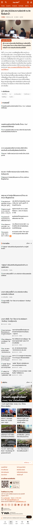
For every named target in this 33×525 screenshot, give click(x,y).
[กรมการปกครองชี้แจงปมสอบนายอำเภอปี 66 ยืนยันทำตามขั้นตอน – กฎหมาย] (6, 332)
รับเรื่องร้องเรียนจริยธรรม (22, 472)
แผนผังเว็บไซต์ (4, 467)
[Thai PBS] (16, 2)
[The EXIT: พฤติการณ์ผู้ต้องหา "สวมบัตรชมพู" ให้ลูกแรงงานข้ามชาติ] (8, 443)
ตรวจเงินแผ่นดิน (17, 94)
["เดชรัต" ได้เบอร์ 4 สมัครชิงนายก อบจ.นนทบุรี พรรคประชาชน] (6, 366)
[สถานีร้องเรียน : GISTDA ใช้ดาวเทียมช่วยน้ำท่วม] (24, 429)
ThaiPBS (11, 97)
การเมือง (3, 17)
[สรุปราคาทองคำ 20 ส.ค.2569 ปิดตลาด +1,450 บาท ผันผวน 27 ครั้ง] (6, 211)
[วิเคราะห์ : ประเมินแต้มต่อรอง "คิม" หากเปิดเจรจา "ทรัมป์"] (8, 413)
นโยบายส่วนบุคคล (5, 472)
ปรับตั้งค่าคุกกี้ (20, 474)
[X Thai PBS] (5, 505)
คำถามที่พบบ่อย (4, 469)
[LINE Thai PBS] (15, 505)
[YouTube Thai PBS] (18, 505)
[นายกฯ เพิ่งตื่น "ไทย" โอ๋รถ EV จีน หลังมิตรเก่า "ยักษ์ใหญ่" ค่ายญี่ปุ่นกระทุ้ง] (16, 308)
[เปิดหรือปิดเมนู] (28, 2)
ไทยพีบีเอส (4, 97)
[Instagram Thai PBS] (9, 505)
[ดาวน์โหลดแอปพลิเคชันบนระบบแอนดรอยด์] (14, 487)
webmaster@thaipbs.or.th (13, 499)
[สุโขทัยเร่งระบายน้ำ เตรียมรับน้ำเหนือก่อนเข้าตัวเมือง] (8, 429)
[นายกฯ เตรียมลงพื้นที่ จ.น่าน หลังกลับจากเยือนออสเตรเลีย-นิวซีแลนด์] (16, 281)
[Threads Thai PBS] (12, 505)
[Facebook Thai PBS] (2, 505)
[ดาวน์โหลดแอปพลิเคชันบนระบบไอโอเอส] (14, 482)
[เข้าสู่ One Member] (31, 2)
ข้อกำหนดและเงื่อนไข (21, 467)
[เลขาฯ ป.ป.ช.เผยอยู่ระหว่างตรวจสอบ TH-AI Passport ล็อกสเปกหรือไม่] (6, 358)
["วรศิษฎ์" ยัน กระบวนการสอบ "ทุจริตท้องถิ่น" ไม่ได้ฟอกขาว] (6, 373)
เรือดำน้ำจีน (4, 94)
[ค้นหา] (5, 2)
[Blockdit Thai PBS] (25, 505)
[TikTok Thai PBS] (22, 505)
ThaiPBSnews (26, 94)
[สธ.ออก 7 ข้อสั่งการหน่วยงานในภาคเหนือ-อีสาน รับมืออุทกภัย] (16, 161)
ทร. (10, 94)
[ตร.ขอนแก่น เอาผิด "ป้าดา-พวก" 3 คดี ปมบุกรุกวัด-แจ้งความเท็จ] (6, 234)
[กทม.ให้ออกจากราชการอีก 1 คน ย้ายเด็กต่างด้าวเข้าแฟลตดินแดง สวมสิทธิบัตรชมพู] (6, 226)
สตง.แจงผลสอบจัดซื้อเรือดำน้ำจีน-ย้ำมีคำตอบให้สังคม (15, 68)
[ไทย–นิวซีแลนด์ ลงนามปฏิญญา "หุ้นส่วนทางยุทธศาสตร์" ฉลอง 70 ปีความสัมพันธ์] (6, 341)
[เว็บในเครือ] (2, 2)
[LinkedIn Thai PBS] (28, 505)
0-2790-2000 (6, 498)
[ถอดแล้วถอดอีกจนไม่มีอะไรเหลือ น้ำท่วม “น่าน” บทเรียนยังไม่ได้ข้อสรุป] (16, 114)
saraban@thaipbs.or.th (20, 501)
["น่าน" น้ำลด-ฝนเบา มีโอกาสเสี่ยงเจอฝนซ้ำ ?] (24, 443)
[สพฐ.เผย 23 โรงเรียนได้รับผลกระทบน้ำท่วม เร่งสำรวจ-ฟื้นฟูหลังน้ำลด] (16, 185)
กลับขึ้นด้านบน (26, 462)
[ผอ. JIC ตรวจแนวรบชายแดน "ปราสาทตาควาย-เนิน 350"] (6, 350)
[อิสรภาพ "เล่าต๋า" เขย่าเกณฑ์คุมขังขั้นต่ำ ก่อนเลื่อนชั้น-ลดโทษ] (24, 413)
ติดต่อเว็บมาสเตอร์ (21, 469)
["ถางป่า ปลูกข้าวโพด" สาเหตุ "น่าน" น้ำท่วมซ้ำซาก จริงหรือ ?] (16, 393)
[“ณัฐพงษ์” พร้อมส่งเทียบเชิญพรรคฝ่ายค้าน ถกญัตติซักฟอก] (16, 254)
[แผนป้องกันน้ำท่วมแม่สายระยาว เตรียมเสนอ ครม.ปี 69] (6, 219)
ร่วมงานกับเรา (4, 474)
